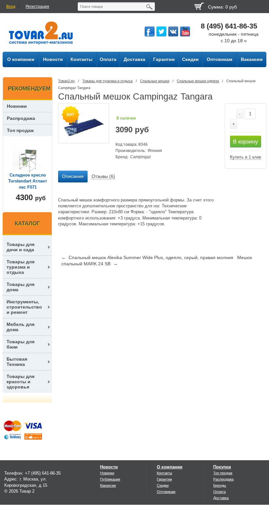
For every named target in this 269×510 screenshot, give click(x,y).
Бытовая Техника (17, 361)
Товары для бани (20, 344)
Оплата (219, 492)
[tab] (73, 176)
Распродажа (21, 118)
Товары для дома (20, 287)
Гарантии (164, 479)
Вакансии (108, 485)
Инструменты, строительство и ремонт (24, 307)
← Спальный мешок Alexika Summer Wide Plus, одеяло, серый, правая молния (147, 257)
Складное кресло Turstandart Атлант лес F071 (27, 181)
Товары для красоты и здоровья (20, 381)
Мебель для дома (20, 327)
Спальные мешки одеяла (198, 81)
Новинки (17, 106)
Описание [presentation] (73, 176)
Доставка (221, 498)
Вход (10, 6)
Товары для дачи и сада (20, 247)
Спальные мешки (154, 81)
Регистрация (37, 6)
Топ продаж (20, 130)
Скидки (163, 485)
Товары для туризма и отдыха (107, 81)
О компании (169, 466)
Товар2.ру (66, 81)
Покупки (222, 466)
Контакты (164, 473)
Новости (109, 466)
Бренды (219, 485)
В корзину (245, 142)
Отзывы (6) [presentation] (103, 176)
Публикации (110, 479)
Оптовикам (166, 492)
